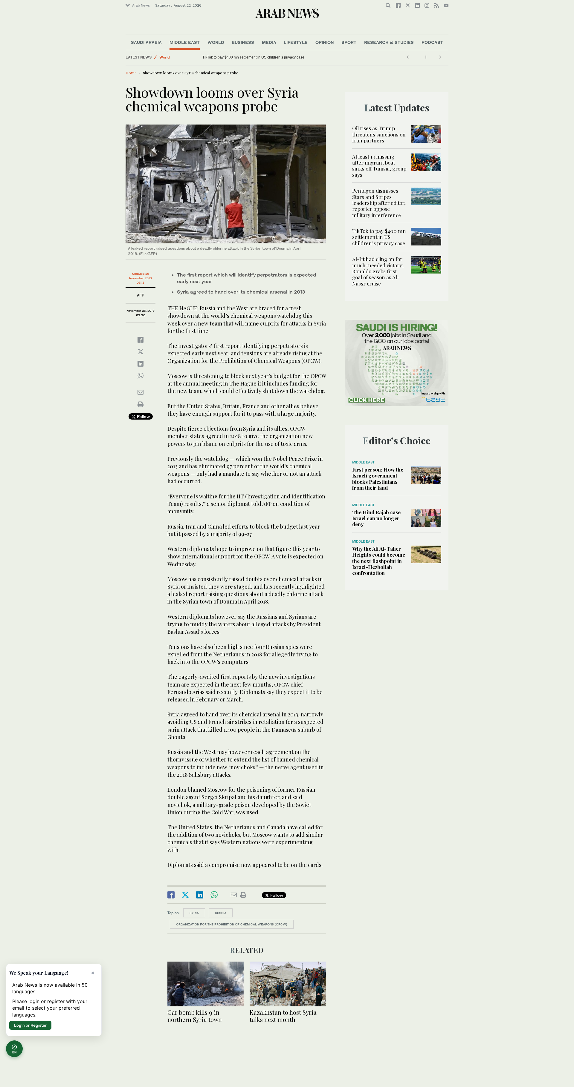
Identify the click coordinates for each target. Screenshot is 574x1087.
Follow (143, 416)
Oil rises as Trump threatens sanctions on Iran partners (379, 134)
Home (131, 72)
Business (243, 42)
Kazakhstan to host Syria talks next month (283, 1015)
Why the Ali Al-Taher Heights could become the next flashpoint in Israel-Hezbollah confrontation (378, 560)
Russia (220, 913)
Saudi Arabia (146, 42)
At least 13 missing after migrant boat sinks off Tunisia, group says (379, 165)
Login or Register (30, 1025)
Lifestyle (296, 42)
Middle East (185, 42)
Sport (348, 42)
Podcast (432, 42)
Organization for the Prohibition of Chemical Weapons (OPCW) (231, 924)
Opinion (324, 42)
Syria (194, 913)
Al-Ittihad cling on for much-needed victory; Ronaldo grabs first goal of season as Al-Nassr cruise (280, 57)
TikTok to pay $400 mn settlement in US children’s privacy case (379, 237)
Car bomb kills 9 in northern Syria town (194, 1015)
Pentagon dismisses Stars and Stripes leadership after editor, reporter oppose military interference (379, 202)
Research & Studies (389, 42)
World (215, 42)
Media (269, 42)
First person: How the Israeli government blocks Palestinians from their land (377, 478)
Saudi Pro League (174, 57)
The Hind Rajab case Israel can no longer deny (376, 518)
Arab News (141, 5)
